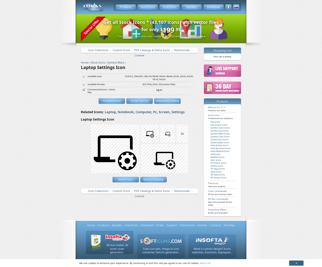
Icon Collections (98, 50)
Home (91, 225)
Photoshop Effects (218, 211)
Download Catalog (167, 101)
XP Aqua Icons (217, 168)
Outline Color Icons (220, 136)
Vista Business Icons (220, 148)
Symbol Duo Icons (219, 130)
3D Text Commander (220, 201)
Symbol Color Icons (220, 127)
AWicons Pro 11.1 (217, 109)
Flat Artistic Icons (218, 124)
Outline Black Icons (219, 142)
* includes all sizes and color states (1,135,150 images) (161, 36)
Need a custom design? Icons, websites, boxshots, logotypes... (212, 250)
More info (205, 263)
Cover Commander (220, 192)
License (139, 55)
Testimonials (182, 50)
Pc (155, 112)
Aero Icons (215, 160)
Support (172, 225)
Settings (178, 112)
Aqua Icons (216, 171)
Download (213, 7)
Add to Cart (125, 179)
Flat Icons (215, 121)
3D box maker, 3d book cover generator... (117, 248)
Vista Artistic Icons (219, 145)
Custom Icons (121, 50)
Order (160, 225)
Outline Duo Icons (219, 139)
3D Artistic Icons (218, 177)
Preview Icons (112, 101)
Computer (143, 112)
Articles (202, 225)
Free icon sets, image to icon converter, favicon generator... (161, 250)
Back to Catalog (153, 179)
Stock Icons (147, 7)
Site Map (229, 225)
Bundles (191, 7)
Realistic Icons (217, 156)
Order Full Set (139, 101)
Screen (164, 112)
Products (125, 7)
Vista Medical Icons (219, 151)
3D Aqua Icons (217, 174)
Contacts (215, 225)
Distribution (187, 225)
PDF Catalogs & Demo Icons (152, 50)
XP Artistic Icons (218, 162)
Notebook (126, 112)
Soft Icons (215, 154)
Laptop (110, 112)
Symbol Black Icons (220, 133)
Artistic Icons (216, 165)
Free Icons (169, 7)
